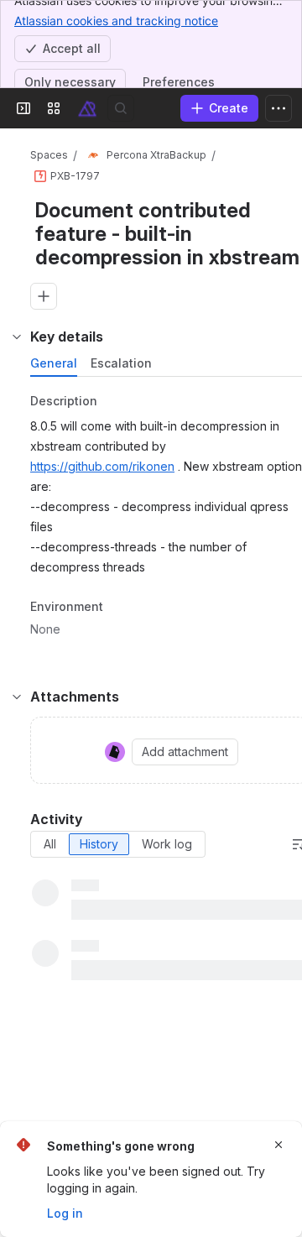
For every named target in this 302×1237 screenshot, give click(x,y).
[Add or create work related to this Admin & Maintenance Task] (43, 296)
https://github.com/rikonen (102, 466)
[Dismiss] (278, 1145)
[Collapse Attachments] (17, 696)
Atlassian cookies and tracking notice (116, 20)
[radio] (50, 844)
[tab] (53, 363)
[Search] (120, 108)
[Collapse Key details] (17, 336)
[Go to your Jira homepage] (87, 108)
